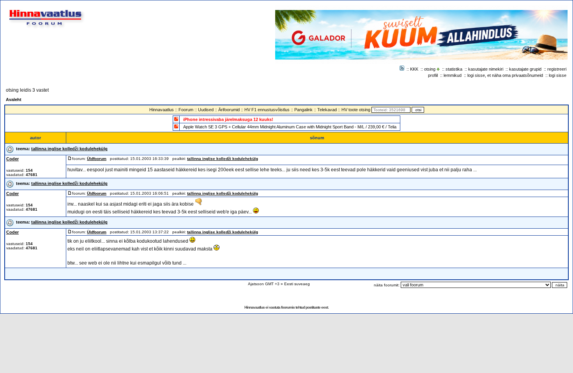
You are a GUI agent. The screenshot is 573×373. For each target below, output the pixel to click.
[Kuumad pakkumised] (176, 126)
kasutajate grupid (525, 69)
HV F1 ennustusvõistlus (267, 109)
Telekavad (327, 109)
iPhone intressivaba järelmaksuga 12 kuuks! (228, 119)
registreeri (556, 69)
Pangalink (303, 109)
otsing (429, 69)
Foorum (186, 109)
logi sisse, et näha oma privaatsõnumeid (505, 75)
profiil (433, 75)
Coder (12, 158)
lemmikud (453, 75)
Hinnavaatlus (161, 109)
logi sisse (557, 75)
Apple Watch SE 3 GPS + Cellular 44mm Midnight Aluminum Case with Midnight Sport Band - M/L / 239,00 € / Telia (289, 126)
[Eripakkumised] (176, 118)
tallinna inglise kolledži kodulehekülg (69, 148)
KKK (414, 69)
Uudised (206, 109)
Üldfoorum (96, 158)
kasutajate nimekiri (485, 69)
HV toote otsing (355, 109)
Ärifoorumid (229, 109)
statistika (454, 69)
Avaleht (13, 99)
